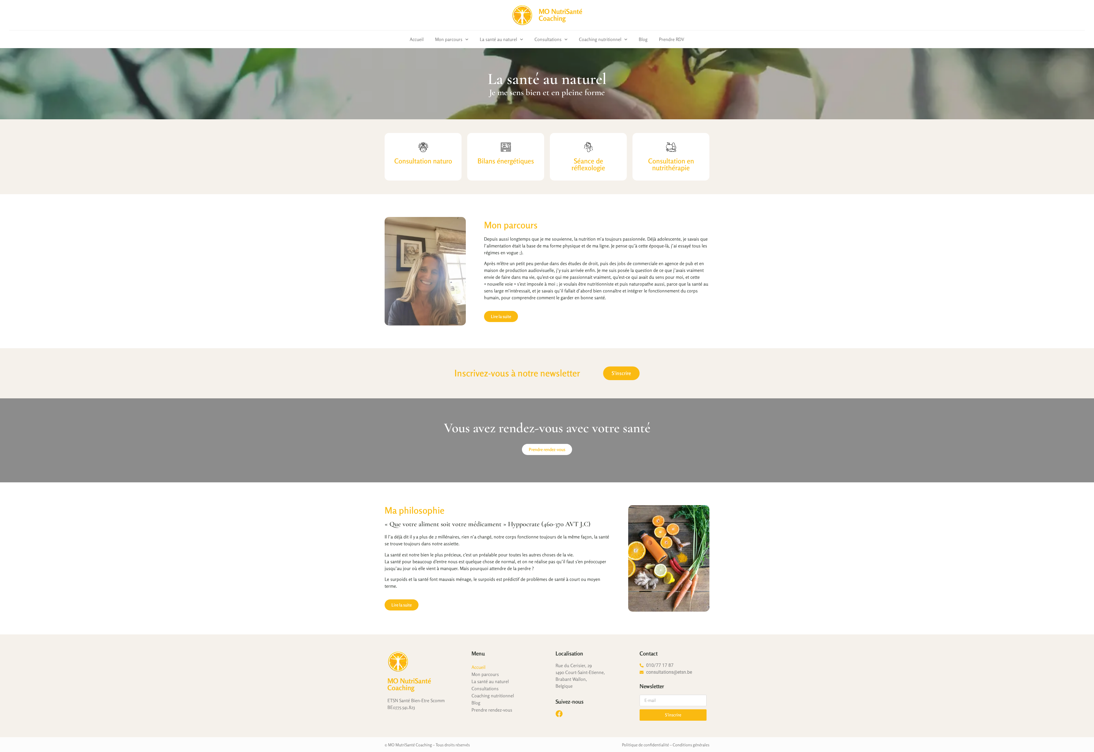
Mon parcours (448, 39)
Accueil (417, 39)
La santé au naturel (498, 39)
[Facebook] (559, 713)
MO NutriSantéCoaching (560, 14)
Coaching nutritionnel (600, 39)
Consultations (548, 39)
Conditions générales (691, 744)
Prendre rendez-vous (492, 710)
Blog (643, 39)
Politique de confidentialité (645, 744)
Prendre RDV (671, 39)
